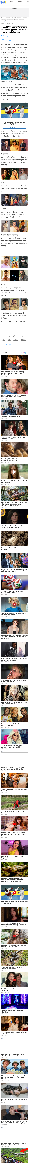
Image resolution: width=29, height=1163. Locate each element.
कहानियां (20, 1)
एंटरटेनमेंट (8, 18)
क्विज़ (28, 1)
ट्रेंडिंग (11, 1)
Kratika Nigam (5, 36)
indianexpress (9, 81)
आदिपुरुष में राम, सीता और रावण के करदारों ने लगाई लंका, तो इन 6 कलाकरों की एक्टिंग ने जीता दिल (14, 315)
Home (2, 18)
